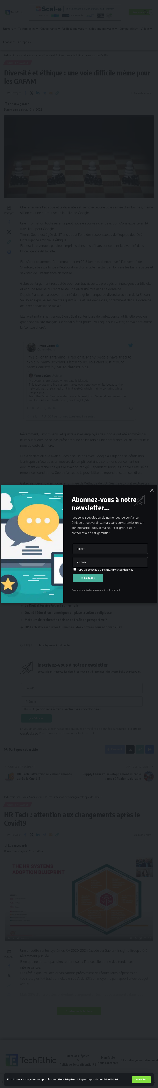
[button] (141, 1079)
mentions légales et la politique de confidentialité (85, 1079)
